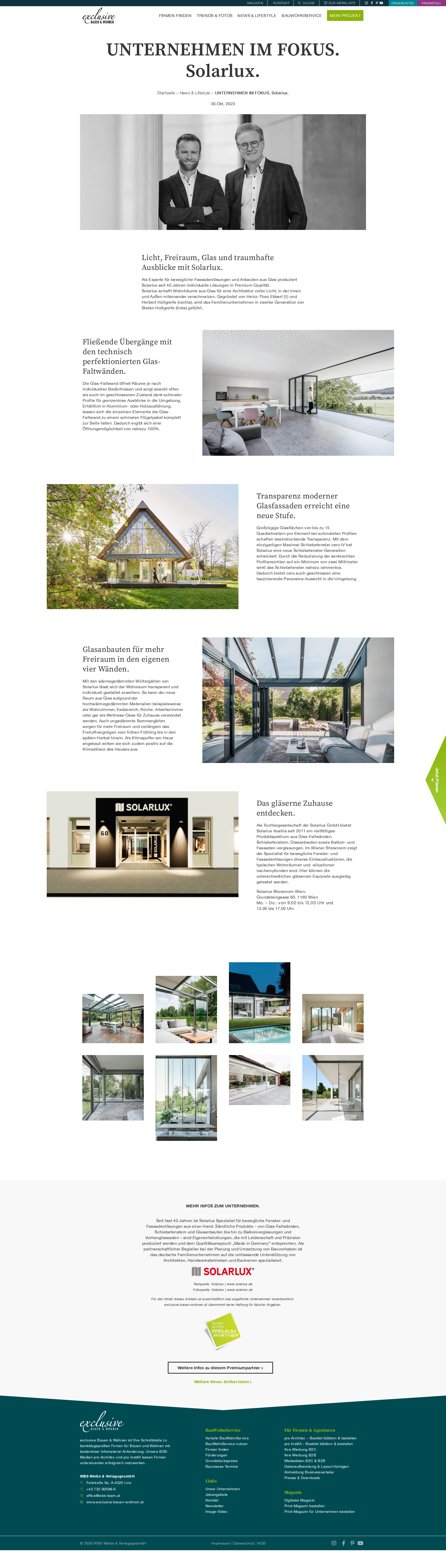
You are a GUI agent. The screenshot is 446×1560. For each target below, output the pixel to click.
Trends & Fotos (214, 15)
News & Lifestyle (256, 15)
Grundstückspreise (221, 1461)
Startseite (166, 92)
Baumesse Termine (221, 1466)
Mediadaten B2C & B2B (304, 1461)
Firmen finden (175, 15)
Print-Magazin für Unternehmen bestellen (319, 1511)
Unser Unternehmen (222, 1489)
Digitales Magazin (299, 1500)
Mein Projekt (345, 15)
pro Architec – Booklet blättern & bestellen (320, 1438)
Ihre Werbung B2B (300, 1455)
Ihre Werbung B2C (300, 1449)
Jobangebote (216, 1494)
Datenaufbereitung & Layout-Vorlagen (316, 1466)
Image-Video (216, 1511)
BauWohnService (302, 15)
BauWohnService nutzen (226, 1444)
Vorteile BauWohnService (227, 1438)
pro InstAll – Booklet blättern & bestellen (318, 1444)
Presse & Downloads (302, 1478)
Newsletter (214, 1506)
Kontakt (211, 1500)
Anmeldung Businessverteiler (309, 1472)
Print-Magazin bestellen (304, 1506)
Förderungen (216, 1455)
